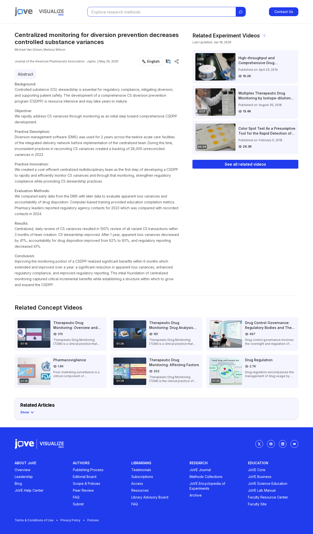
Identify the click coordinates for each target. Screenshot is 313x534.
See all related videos (245, 164)
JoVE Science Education (267, 483)
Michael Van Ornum (28, 49)
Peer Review (83, 490)
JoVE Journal (200, 470)
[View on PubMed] (168, 61)
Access (137, 483)
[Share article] (176, 61)
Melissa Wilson (54, 49)
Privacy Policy (70, 520)
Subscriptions (142, 477)
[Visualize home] (51, 12)
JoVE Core (256, 470)
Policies (93, 520)
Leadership (24, 477)
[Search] (241, 12)
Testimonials (141, 470)
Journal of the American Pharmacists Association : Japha (55, 61)
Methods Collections (206, 477)
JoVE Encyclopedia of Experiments (207, 485)
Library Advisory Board (149, 497)
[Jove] (24, 12)
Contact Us (283, 12)
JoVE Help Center (29, 490)
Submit (78, 504)
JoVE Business (259, 477)
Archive (196, 495)
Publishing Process (88, 470)
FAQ (76, 497)
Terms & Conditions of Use (34, 520)
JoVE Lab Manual (262, 490)
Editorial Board (84, 477)
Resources (140, 490)
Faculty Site (257, 504)
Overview (22, 470)
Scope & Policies (86, 483)
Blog (18, 483)
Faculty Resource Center (268, 497)
